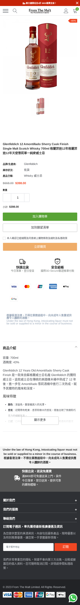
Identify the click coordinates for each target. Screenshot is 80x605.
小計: (5, 206)
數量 (5, 190)
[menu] (5, 11)
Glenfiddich (31, 163)
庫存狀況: (8, 170)
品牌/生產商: (9, 164)
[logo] (40, 11)
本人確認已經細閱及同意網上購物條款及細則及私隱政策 (36, 238)
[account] (66, 10)
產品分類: (8, 175)
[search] (15, 11)
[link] (40, 106)
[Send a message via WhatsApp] (73, 598)
